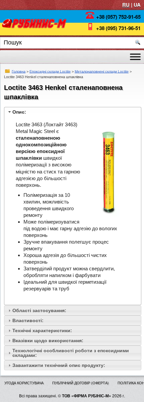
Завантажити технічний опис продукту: (58, 365)
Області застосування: (39, 310)
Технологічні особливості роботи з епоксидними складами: (70, 353)
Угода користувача (24, 382)
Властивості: (28, 320)
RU (126, 4)
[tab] (72, 112)
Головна (18, 71)
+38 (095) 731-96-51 (118, 28)
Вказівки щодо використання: (47, 340)
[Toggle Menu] (135, 56)
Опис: (19, 112)
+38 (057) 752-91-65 (118, 16)
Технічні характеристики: (42, 330)
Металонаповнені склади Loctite (102, 71)
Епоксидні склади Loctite (50, 71)
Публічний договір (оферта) (80, 382)
